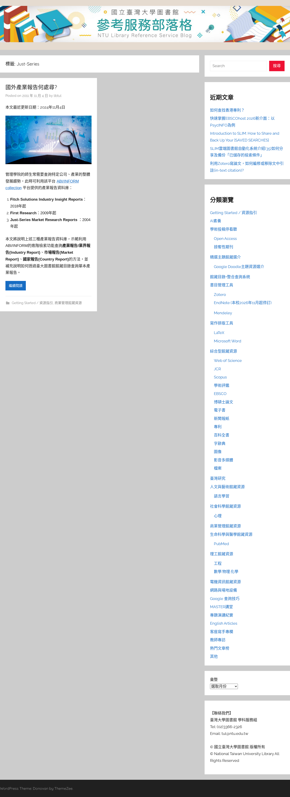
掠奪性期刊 (223, 247)
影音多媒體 (223, 460)
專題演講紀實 (221, 615)
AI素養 (215, 221)
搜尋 (277, 65)
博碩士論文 (223, 402)
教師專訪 (217, 640)
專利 (218, 426)
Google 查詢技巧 (224, 598)
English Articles (223, 623)
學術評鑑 (221, 385)
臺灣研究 (217, 478)
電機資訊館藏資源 (225, 582)
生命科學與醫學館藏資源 (231, 534)
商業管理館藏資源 (68, 303)
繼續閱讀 (15, 286)
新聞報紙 (221, 418)
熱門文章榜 (219, 648)
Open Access (225, 238)
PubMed (221, 543)
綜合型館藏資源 (223, 351)
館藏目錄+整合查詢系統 (230, 277)
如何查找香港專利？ (227, 110)
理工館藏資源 (221, 554)
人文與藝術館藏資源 (227, 487)
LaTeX (219, 332)
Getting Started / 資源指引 (32, 303)
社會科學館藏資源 (225, 506)
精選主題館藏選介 (225, 257)
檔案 (218, 468)
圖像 (218, 451)
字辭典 (219, 443)
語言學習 (221, 496)
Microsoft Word (227, 341)
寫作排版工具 (221, 323)
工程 (218, 563)
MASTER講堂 (221, 606)
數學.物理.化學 (226, 571)
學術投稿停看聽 (223, 229)
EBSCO (220, 393)
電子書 (219, 410)
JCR (217, 369)
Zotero (220, 294)
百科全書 (221, 435)
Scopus (220, 377)
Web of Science (228, 360)
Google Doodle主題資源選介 (239, 266)
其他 (214, 656)
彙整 (214, 679)
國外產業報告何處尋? (31, 87)
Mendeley (223, 313)
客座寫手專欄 (221, 631)
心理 (218, 516)
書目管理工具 (221, 285)
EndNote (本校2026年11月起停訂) (243, 302)
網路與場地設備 (223, 590)
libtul (57, 96)
